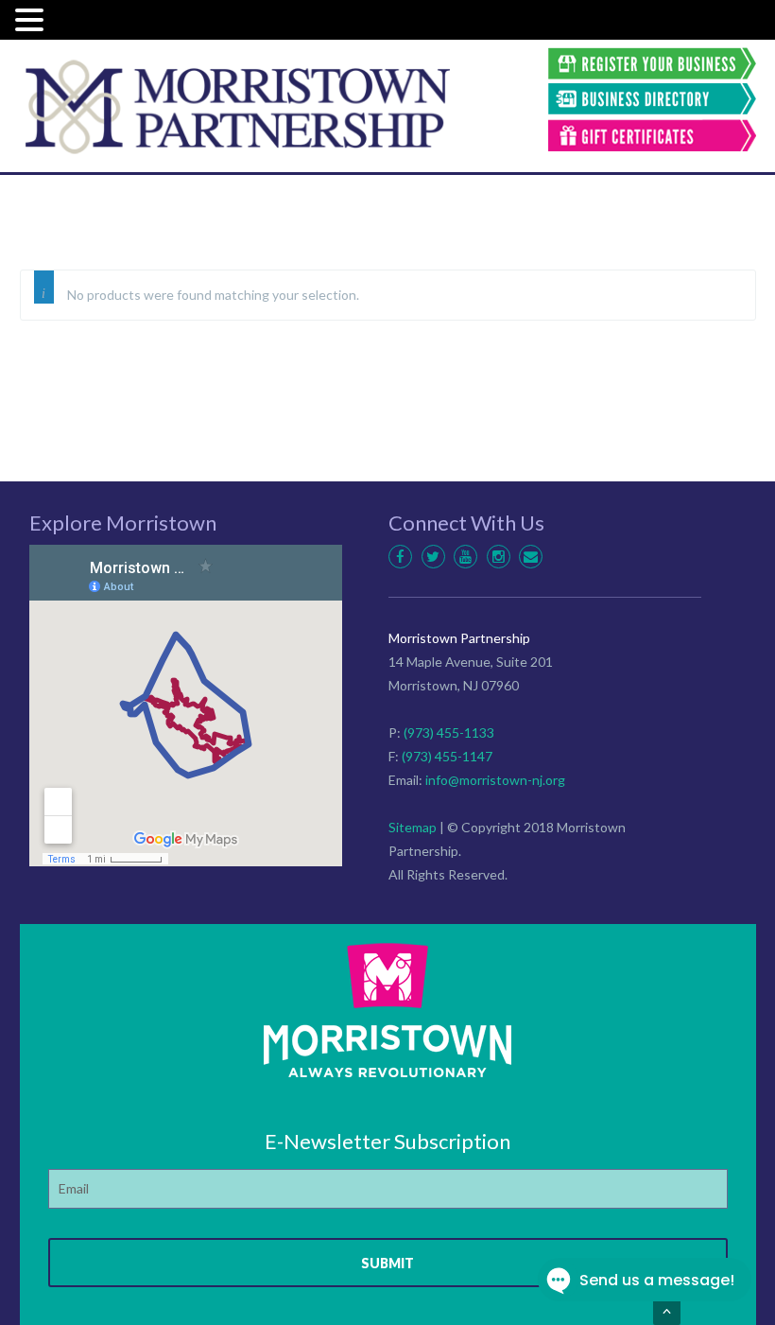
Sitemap (412, 827)
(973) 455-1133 (449, 732)
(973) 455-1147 (447, 756)
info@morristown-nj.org (495, 780)
